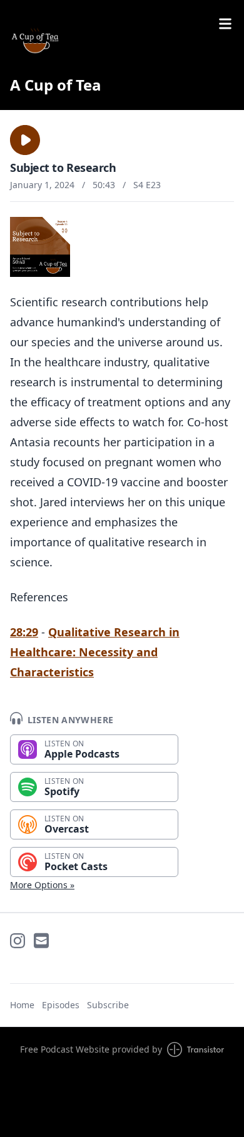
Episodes (60, 1005)
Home (22, 1005)
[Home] (35, 40)
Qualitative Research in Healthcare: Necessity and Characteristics (95, 651)
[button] (25, 140)
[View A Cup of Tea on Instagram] (17, 940)
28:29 (24, 631)
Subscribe (108, 1005)
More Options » (42, 885)
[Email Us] (41, 940)
